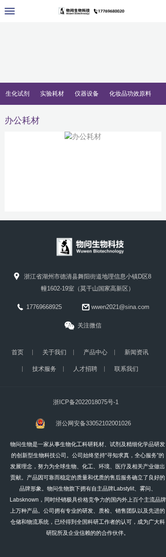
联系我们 (126, 368)
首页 (18, 352)
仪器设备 (87, 93)
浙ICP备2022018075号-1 (86, 402)
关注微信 (89, 325)
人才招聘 (85, 368)
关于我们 (54, 352)
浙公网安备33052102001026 (93, 423)
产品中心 (95, 352)
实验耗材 (52, 93)
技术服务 (44, 368)
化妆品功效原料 (130, 93)
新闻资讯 (136, 352)
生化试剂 (18, 93)
